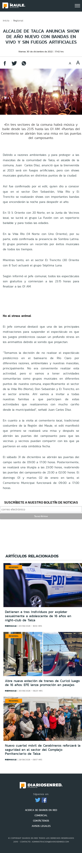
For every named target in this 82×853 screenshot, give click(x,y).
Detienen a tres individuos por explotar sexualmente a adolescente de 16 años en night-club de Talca (38, 615)
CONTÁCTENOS (41, 820)
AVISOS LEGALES (41, 826)
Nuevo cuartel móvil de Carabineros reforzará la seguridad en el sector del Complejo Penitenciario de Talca (42, 749)
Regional (18, 20)
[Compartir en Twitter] (14, 65)
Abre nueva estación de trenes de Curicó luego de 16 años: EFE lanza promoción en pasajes (42, 682)
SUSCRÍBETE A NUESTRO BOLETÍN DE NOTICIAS (41, 502)
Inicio (6, 20)
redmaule (11, 625)
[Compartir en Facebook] (5, 65)
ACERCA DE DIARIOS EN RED (41, 810)
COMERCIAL (41, 815)
